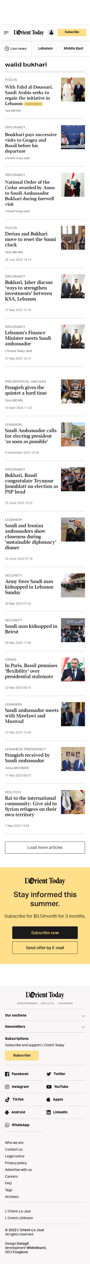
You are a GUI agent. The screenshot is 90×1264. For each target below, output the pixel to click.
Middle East (73, 48)
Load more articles (45, 847)
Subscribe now (45, 932)
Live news (18, 48)
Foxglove (20, 1252)
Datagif (23, 1243)
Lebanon (45, 48)
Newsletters (15, 1026)
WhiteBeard (36, 1247)
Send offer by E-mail (45, 947)
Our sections (15, 1015)
